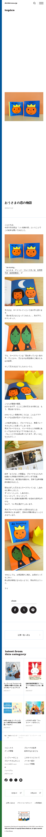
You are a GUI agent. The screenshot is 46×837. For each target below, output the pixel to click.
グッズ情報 (9, 751)
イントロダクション (11, 764)
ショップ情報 (29, 764)
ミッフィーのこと (11, 757)
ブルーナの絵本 (30, 748)
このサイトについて (32, 757)
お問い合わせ (10, 803)
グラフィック (9, 773)
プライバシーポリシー (24, 803)
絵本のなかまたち (31, 751)
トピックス (9, 748)
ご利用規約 (38, 803)
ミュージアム (9, 770)
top (5, 735)
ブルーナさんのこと (12, 761)
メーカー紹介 (29, 761)
